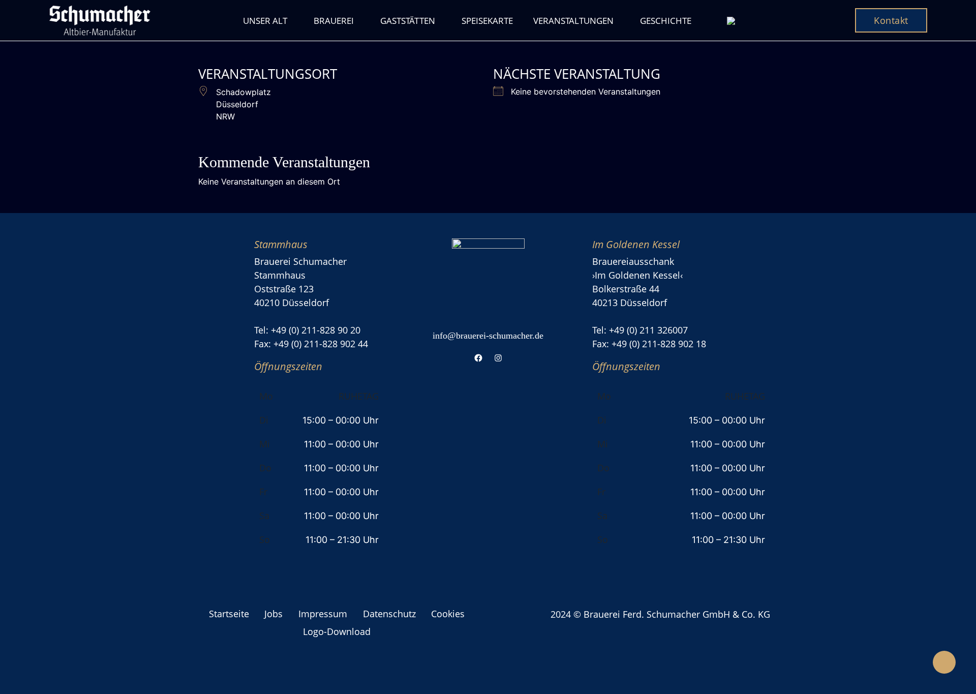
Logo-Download (337, 631)
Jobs (273, 614)
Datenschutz (389, 614)
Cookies (448, 614)
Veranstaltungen (573, 20)
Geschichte (665, 20)
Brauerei (334, 20)
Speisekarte (487, 20)
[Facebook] (478, 358)
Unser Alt (265, 20)
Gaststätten (407, 20)
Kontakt (891, 20)
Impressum (322, 614)
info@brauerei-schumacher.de (488, 335)
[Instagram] (498, 358)
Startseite (229, 614)
